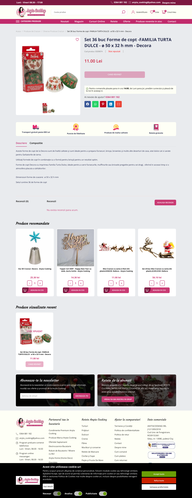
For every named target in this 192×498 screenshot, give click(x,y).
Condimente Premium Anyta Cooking (62, 432)
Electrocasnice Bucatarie (60, 446)
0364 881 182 (113, 97)
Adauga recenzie (165, 202)
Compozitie (36, 143)
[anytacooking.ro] (30, 423)
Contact (172, 21)
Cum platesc (120, 456)
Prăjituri (85, 430)
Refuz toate (159, 480)
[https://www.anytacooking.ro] (31, 12)
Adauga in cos (37, 290)
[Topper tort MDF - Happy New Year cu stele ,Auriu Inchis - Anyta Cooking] (75, 247)
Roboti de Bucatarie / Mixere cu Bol (62, 452)
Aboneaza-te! (81, 396)
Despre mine (120, 447)
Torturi (85, 426)
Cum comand (121, 452)
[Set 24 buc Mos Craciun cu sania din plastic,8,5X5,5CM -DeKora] (157, 247)
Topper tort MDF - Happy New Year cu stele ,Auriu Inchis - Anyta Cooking (75, 270)
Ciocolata (53, 462)
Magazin (79, 21)
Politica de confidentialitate (127, 430)
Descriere (21, 143)
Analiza (68, 493)
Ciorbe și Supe (88, 456)
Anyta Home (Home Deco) (61, 458)
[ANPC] (161, 446)
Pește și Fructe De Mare (92, 460)
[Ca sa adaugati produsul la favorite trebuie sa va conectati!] (77, 39)
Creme (85, 439)
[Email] (118, 104)
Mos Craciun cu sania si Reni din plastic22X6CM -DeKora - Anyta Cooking (116, 270)
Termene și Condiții (123, 426)
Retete (114, 21)
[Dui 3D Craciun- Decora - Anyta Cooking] (34, 247)
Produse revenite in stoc (149, 21)
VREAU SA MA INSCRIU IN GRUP (118, 399)
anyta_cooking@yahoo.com (31, 438)
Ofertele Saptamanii (58, 442)
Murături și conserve (91, 447)
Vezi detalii (48, 486)
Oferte (126, 21)
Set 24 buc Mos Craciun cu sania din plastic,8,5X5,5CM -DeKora (157, 270)
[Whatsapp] (95, 104)
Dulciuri (85, 434)
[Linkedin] (111, 104)
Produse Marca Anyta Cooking (62, 437)
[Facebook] (87, 104)
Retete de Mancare (90, 452)
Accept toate (158, 474)
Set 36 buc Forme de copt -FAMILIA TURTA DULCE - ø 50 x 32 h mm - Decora (34, 353)
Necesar (47, 493)
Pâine (84, 443)
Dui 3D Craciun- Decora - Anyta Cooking (34, 269)
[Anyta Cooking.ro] (28, 480)
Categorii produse (31, 21)
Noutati (65, 21)
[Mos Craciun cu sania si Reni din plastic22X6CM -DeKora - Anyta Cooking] (116, 247)
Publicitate (91, 493)
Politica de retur (122, 434)
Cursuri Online (97, 21)
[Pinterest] (103, 104)
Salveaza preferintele (159, 487)
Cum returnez (121, 460)
